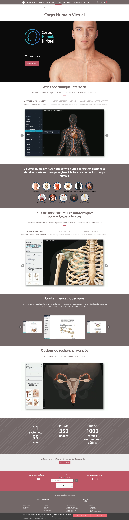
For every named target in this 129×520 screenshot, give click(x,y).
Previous (20, 326)
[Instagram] (38, 479)
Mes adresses (90, 510)
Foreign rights (77, 2)
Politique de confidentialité (71, 507)
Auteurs (41, 2)
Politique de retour (70, 512)
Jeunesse (34, 2)
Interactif (58, 2)
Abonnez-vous (32, 63)
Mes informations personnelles (94, 512)
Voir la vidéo (33, 56)
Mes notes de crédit (92, 509)
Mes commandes (91, 507)
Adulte (62, 477)
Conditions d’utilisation (71, 506)
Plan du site (46, 507)
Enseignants (67, 2)
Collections (50, 2)
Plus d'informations (27, 518)
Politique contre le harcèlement (72, 509)
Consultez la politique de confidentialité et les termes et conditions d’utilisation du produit (64, 466)
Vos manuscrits (26, 507)
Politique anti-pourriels (71, 510)
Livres (29, 2)
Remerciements (47, 510)
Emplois (24, 509)
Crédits (45, 509)
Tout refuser (81, 515)
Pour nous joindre (26, 506)
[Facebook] (34, 479)
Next (108, 326)
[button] (106, 135)
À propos (87, 2)
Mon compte (90, 506)
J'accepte (99, 515)
